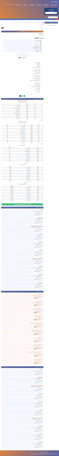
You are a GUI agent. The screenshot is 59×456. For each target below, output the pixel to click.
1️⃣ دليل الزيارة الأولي (39, 4)
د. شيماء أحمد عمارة (36, 338)
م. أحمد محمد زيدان (36, 251)
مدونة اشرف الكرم (28, 154)
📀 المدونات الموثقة (46, 4)
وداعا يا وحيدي (40, 274)
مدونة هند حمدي (18, 118)
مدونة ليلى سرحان (28, 188)
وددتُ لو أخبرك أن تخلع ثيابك (38, 359)
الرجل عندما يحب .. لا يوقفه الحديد (37, 258)
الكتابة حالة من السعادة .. (38, 301)
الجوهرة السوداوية (39, 218)
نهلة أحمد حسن (37, 235)
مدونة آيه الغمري (28, 179)
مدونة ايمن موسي (18, 106)
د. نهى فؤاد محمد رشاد (36, 219)
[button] (51, 13)
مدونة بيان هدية (23, 140)
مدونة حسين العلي (28, 197)
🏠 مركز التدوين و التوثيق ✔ (54, 4)
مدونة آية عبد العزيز (28, 187)
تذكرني (42, 29)
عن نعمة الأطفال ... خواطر (38, 344)
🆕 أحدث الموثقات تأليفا (53, 5)
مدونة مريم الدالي (28, 191)
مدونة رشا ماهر (23, 127)
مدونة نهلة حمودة (18, 109)
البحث (46, 17)
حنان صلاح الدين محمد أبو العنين (35, 211)
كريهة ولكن (40, 266)
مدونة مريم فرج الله (22, 130)
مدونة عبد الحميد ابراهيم (22, 133)
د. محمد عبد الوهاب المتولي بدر (35, 295)
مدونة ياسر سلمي (28, 152)
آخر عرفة (41, 250)
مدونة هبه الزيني (23, 134)
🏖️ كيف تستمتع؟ (26, 4)
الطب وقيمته (40, 242)
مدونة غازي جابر (18, 105)
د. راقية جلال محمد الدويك (36, 243)
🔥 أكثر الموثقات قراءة (45, 5)
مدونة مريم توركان (28, 155)
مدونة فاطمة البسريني (27, 158)
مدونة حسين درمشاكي (17, 108)
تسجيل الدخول (22, 31)
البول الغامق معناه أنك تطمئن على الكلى (36, 226)
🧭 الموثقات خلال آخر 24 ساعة (9, 4)
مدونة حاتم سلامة (18, 115)
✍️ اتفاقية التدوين (32, 4)
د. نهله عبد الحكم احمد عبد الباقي (35, 331)
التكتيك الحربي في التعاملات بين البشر (36, 330)
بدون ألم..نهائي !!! (39, 337)
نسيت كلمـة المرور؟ (41, 33)
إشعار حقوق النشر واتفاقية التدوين (21, 204)
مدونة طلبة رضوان (28, 149)
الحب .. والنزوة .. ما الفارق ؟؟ (38, 315)
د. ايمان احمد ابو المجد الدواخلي (35, 227)
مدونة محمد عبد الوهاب (17, 112)
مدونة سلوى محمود (23, 137)
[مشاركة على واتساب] (22, 96)
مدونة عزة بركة (23, 139)
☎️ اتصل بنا (18, 5)
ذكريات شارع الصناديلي (39, 308)
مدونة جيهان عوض (23, 136)
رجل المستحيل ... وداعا (39, 294)
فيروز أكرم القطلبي (36, 360)
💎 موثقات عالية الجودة (24, 5)
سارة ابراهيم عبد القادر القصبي (35, 259)
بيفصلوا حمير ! (40, 442)
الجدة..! (41, 369)
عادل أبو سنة (40, 234)
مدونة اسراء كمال (28, 200)
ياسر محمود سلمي (37, 324)
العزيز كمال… (40, 282)
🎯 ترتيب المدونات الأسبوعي (18, 4)
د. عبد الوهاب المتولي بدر (36, 309)
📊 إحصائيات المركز (38, 5)
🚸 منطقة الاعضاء (32, 5)
